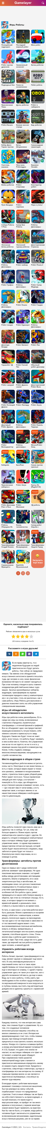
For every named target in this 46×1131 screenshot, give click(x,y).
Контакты (27, 1127)
